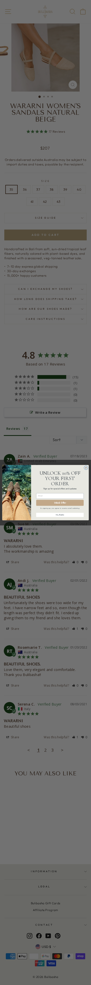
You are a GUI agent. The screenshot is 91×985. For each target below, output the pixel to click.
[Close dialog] (86, 467)
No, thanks (60, 514)
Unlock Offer (60, 502)
